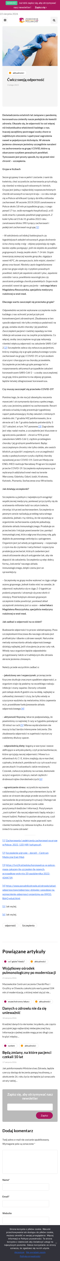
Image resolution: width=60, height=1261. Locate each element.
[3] (39, 426)
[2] (5, 347)
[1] (37, 227)
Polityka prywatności (30, 1256)
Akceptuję (19, 1252)
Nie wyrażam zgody (36, 1252)
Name (6, 1179)
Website (7, 1213)
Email (5, 1196)
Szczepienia (28, 925)
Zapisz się (40, 7)
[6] (40, 779)
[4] (22, 708)
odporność (10, 925)
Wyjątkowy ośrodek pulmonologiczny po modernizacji (29, 970)
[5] (22, 725)
